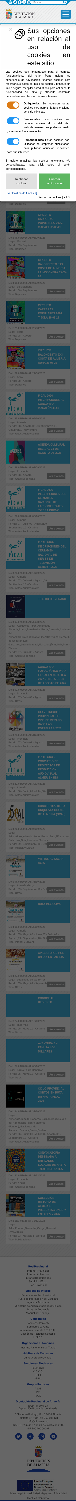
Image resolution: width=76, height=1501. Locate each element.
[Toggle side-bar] (66, 14)
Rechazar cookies (21, 181)
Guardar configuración (55, 181)
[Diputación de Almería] (18, 14)
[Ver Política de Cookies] (22, 193)
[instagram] (24, 2)
